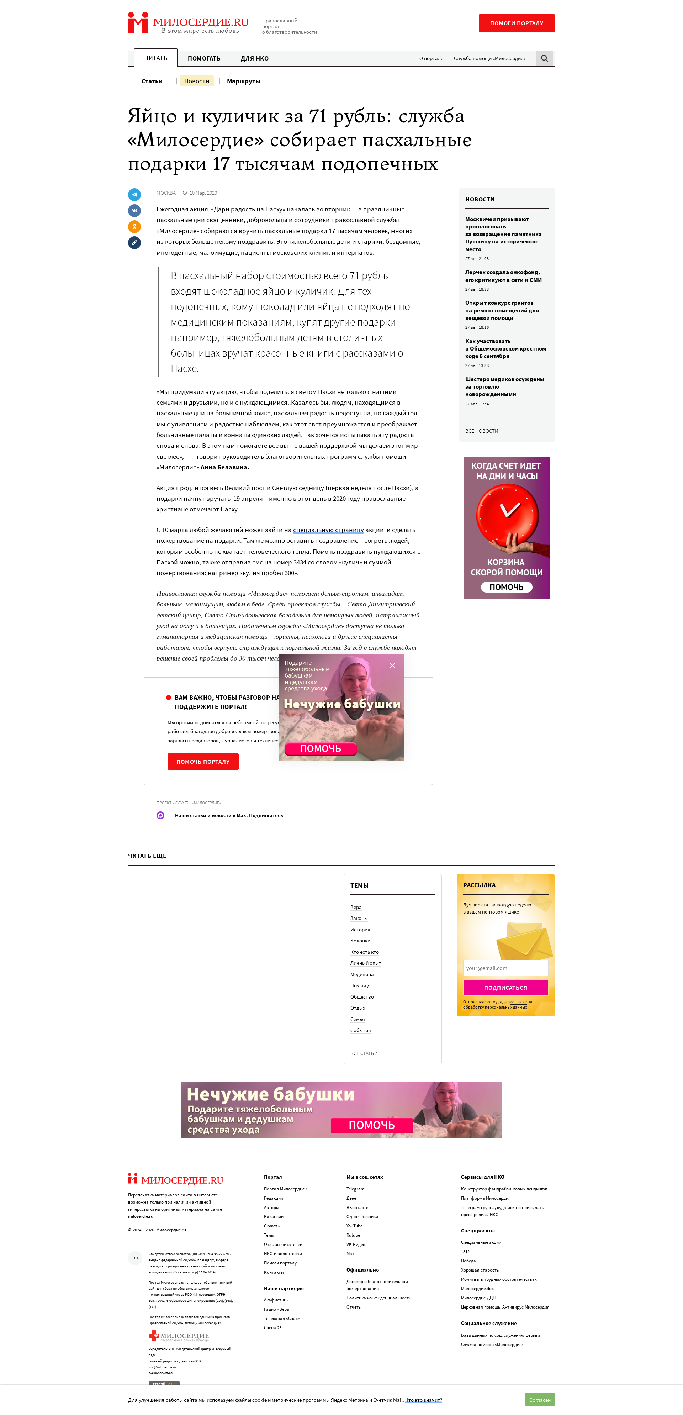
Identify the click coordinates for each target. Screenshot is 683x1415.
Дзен (351, 1198)
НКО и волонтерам (283, 1254)
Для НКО (255, 58)
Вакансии (274, 1217)
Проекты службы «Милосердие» (189, 802)
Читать (155, 58)
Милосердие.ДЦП (478, 1298)
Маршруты (243, 81)
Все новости (481, 430)
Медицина (362, 974)
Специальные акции (481, 1242)
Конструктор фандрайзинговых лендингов (504, 1189)
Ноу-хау (359, 985)
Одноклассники (362, 1217)
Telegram (355, 1189)
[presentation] (506, 968)
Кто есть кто (364, 951)
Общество (362, 996)
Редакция (273, 1198)
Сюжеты (272, 1226)
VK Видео (355, 1244)
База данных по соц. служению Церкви (500, 1335)
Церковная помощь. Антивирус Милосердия (505, 1307)
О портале (431, 58)
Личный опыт (365, 962)
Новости (197, 81)
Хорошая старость (480, 1270)
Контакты (274, 1272)
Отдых (357, 1007)
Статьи (152, 81)
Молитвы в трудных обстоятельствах (499, 1279)
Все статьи (364, 1053)
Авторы (271, 1207)
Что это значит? (423, 1399)
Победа (468, 1261)
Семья (357, 1019)
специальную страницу (328, 529)
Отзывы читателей (283, 1244)
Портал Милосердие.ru (287, 1189)
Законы (359, 918)
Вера (356, 907)
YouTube (354, 1226)
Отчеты (354, 1307)
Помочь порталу (203, 762)
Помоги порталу (517, 23)
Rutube (353, 1235)
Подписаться (505, 987)
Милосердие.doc (477, 1288)
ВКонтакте (357, 1207)
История (360, 929)
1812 (465, 1251)
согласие (518, 1001)
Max (350, 1254)
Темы (269, 1235)
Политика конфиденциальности (378, 1298)
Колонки (360, 940)
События (360, 1030)
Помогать (204, 58)
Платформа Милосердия (486, 1198)
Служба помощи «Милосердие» (489, 58)
